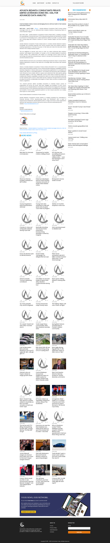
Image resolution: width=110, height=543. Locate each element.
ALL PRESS (48, 3)
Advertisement (53, 530)
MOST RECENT (40, 3)
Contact (52, 532)
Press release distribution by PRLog (28, 133)
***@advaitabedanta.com (26, 111)
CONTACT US (55, 3)
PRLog (36, 28)
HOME (34, 3)
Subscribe (79, 532)
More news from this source (40, 129)
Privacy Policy (53, 528)
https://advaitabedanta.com (31, 103)
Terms (51, 526)
